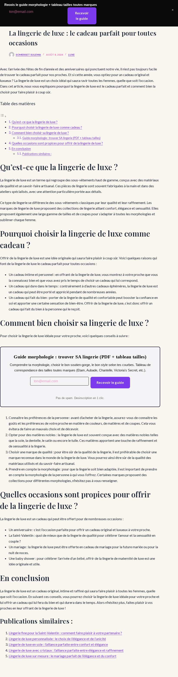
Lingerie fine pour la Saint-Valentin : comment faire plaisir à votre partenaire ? (65, 633)
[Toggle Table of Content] (3, 116)
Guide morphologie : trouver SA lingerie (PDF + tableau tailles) (61, 138)
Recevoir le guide (110, 382)
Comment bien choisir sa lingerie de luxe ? (40, 133)
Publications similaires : (36, 154)
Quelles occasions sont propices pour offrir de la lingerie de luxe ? (57, 143)
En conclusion (21, 149)
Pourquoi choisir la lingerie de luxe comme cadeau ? (47, 127)
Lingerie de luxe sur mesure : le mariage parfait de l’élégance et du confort (62, 656)
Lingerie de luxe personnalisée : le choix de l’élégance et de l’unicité (57, 639)
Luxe (71, 54)
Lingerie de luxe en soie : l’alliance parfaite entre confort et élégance (58, 644)
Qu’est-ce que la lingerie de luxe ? (35, 122)
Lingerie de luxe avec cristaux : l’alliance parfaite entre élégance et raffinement (66, 650)
